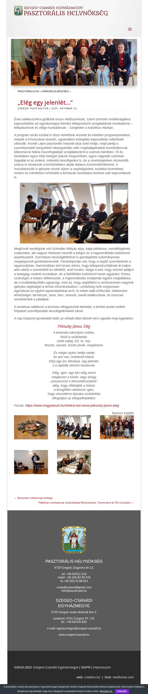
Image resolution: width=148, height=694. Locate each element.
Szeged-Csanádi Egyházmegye (55, 667)
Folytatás (122, 691)
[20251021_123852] (74, 463)
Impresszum (102, 667)
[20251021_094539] (74, 428)
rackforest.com (123, 677)
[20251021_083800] (31, 428)
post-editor (39, 108)
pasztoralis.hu (28, 91)
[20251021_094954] (117, 428)
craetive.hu (92, 677)
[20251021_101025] (31, 463)
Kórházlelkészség (55, 91)
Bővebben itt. (106, 691)
